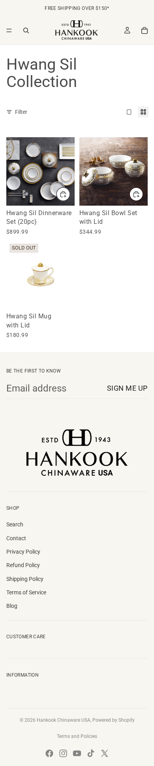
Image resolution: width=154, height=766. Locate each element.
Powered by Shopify (113, 720)
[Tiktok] (91, 753)
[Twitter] (104, 753)
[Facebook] (49, 753)
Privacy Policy (23, 551)
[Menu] (9, 30)
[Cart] (144, 30)
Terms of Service (26, 592)
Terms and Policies (77, 736)
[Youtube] (77, 753)
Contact (16, 538)
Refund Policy (23, 565)
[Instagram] (63, 753)
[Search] (26, 30)
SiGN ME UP (127, 388)
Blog (11, 606)
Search (14, 524)
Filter (21, 112)
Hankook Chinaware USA (63, 720)
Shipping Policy (24, 579)
